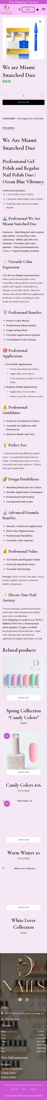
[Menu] (42, 9)
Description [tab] (8, 127)
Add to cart (23, 102)
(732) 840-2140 (11, 1019)
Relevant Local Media (33, 1095)
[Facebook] (20, 1000)
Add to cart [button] (23, 698)
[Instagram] (27, 1000)
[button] (28, 9)
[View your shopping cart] (37, 9)
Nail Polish (38, 118)
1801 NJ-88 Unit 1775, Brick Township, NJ (24, 1013)
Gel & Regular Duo (25, 118)
